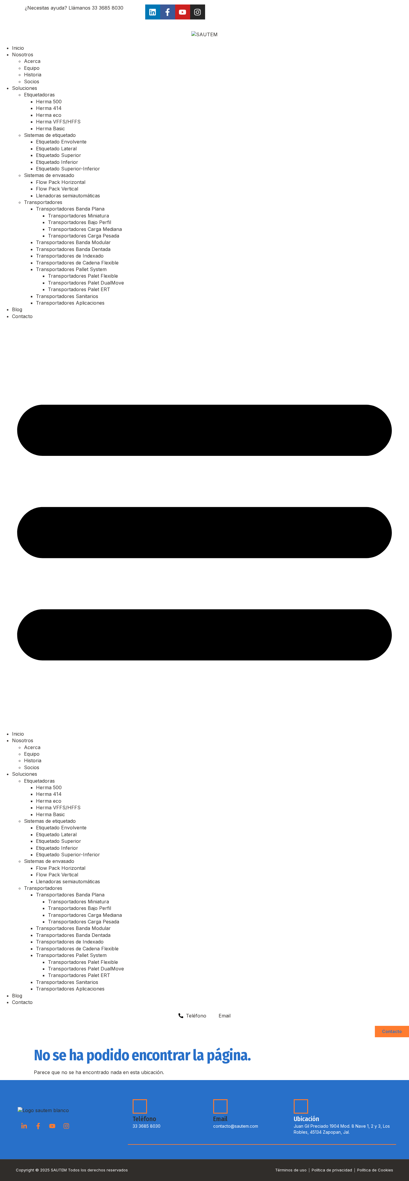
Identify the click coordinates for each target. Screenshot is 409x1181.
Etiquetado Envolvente (61, 142)
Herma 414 (49, 108)
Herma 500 (49, 102)
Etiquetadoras (39, 95)
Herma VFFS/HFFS (58, 122)
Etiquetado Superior (58, 155)
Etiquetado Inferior (57, 162)
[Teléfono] (140, 1106)
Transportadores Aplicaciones (70, 303)
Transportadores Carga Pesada (83, 236)
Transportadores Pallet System (71, 269)
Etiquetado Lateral (56, 149)
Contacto (22, 316)
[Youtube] (182, 11)
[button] (204, 525)
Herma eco (48, 115)
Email (220, 1119)
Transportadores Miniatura (78, 216)
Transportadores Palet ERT (79, 289)
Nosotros (22, 55)
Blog (17, 309)
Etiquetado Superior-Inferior (68, 169)
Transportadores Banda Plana (70, 209)
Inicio (18, 48)
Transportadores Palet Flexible (83, 276)
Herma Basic (50, 128)
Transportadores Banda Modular (73, 242)
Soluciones (24, 88)
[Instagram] (197, 11)
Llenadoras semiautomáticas (68, 196)
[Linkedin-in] (24, 1126)
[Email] (220, 1106)
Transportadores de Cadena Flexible (77, 263)
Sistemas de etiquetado (50, 135)
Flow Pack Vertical (57, 189)
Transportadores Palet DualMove (86, 283)
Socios (31, 81)
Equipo (32, 68)
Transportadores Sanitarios (67, 296)
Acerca (32, 61)
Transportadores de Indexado (70, 256)
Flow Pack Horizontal (60, 182)
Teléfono (144, 1119)
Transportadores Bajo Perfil (79, 222)
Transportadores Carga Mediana (85, 229)
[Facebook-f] (167, 11)
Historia (32, 75)
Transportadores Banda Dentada (73, 249)
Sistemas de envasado (49, 175)
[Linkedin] (152, 11)
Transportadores (43, 202)
